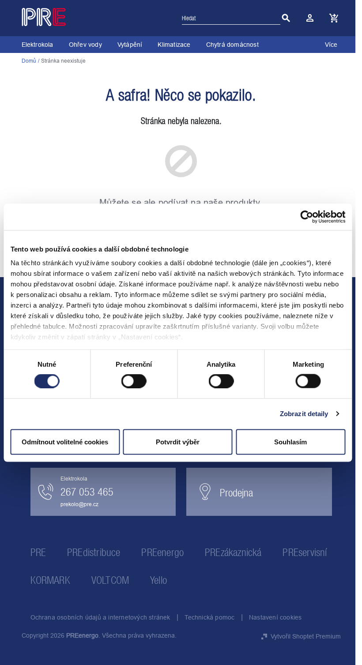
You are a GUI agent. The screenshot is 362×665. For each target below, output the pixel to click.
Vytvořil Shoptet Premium (306, 636)
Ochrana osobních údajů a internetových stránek (100, 617)
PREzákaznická (233, 552)
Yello (158, 580)
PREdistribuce (94, 552)
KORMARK (50, 580)
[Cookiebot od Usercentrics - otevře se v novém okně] (306, 216)
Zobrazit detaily (304, 413)
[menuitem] (37, 44)
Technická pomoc (209, 617)
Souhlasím (290, 441)
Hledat (286, 18)
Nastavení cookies (275, 617)
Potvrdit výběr (178, 441)
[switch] (134, 382)
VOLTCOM (110, 580)
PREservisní (305, 552)
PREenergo (162, 552)
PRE (38, 552)
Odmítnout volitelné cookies (65, 441)
